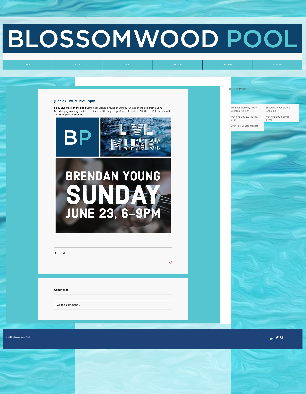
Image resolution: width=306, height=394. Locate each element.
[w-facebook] (272, 340)
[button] (128, 65)
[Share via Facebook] (55, 252)
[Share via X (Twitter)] (63, 252)
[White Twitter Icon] (277, 337)
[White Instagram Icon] (282, 337)
